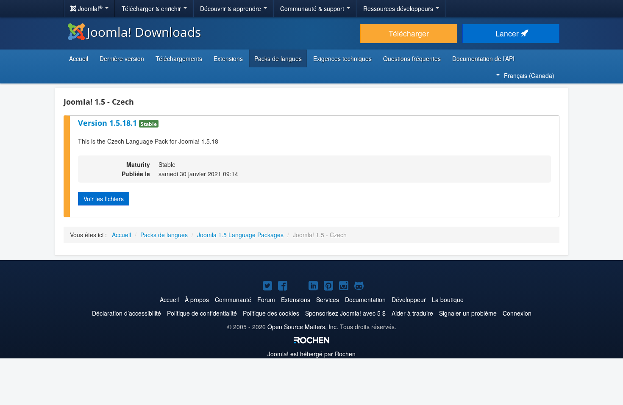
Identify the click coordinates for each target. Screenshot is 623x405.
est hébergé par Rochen (311, 354)
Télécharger (409, 33)
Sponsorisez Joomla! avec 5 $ (345, 313)
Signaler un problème (468, 313)
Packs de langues (278, 58)
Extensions (228, 58)
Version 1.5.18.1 (108, 123)
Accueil (78, 58)
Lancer (508, 33)
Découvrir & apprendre (231, 8)
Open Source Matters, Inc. (302, 326)
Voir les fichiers (103, 198)
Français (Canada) (529, 75)
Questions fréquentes (412, 58)
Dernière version (122, 58)
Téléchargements (179, 58)
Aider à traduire (412, 313)
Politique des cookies (271, 313)
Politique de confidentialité (202, 313)
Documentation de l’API (483, 58)
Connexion (517, 313)
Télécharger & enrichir (152, 8)
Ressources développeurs (399, 8)
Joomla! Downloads (144, 32)
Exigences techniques (342, 58)
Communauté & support (313, 8)
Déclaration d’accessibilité (126, 313)
